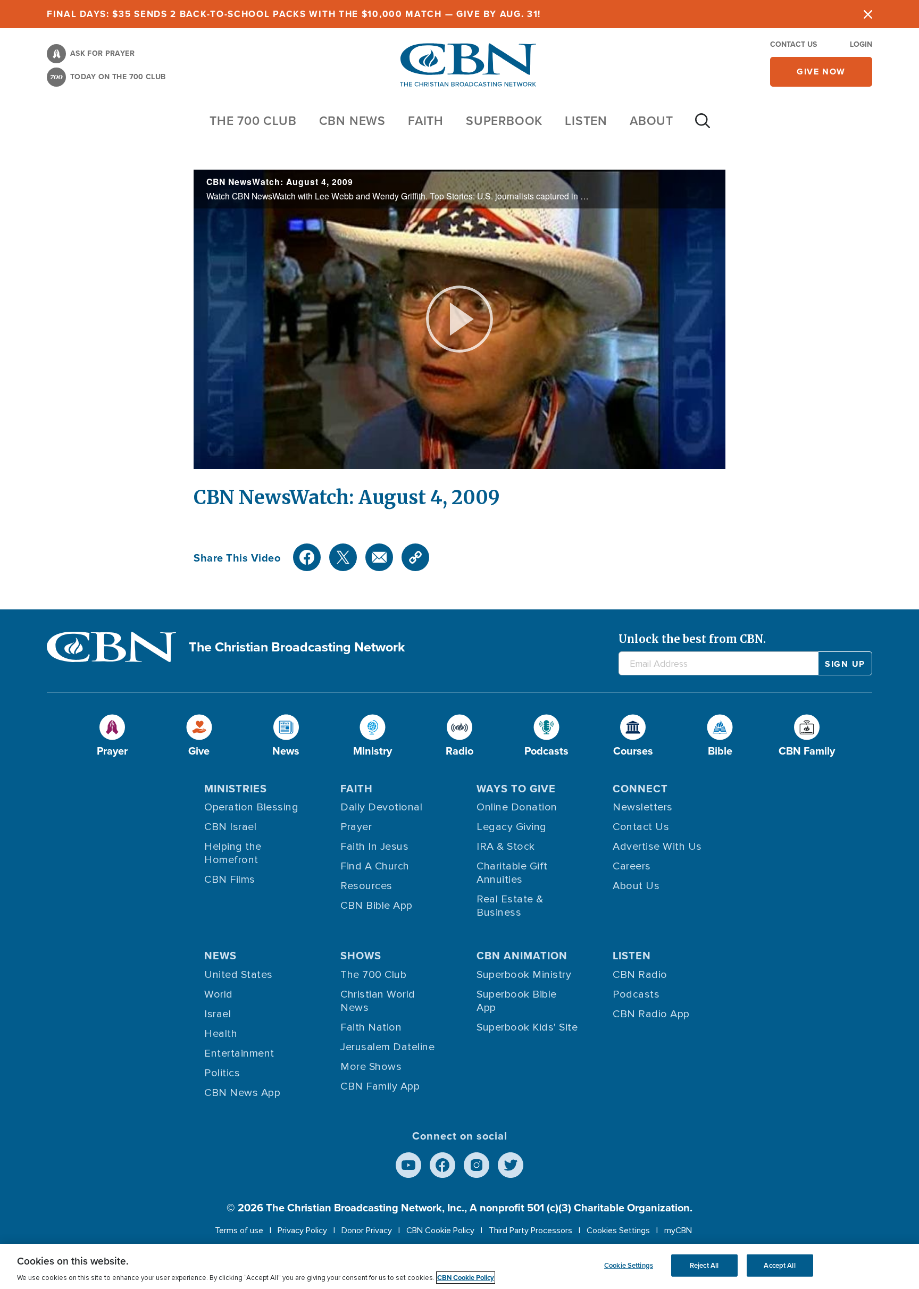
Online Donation (517, 807)
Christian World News (377, 1001)
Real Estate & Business (510, 906)
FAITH (426, 120)
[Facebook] (307, 557)
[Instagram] (476, 1165)
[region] (459, 1266)
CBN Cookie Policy (440, 1230)
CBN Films (229, 879)
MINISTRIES (235, 788)
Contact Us (793, 44)
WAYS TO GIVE (516, 788)
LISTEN (586, 120)
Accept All (779, 1265)
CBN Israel (230, 827)
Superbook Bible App (517, 1001)
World (218, 994)
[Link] (415, 557)
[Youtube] (408, 1165)
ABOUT (651, 120)
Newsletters (643, 807)
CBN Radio (640, 974)
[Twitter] (343, 557)
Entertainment (239, 1053)
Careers (632, 866)
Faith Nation (371, 1027)
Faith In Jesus (374, 846)
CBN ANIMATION (522, 955)
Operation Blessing (251, 807)
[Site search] (702, 126)
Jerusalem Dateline (387, 1047)
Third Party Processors (530, 1230)
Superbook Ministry (524, 974)
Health (220, 1033)
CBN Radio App (651, 1014)
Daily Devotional (381, 807)
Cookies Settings (618, 1230)
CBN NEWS (352, 120)
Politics (222, 1073)
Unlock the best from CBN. (692, 639)
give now (821, 71)
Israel (217, 1014)
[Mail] (379, 557)
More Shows (371, 1066)
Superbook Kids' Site (527, 1027)
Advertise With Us (657, 846)
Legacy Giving (512, 827)
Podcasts (636, 994)
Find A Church (375, 866)
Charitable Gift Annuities (512, 873)
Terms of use (239, 1230)
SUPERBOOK (504, 120)
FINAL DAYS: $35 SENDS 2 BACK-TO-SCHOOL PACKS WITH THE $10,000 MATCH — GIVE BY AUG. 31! (294, 13)
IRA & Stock (506, 846)
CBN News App (242, 1092)
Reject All (704, 1265)
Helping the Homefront (233, 853)
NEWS (220, 955)
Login (861, 44)
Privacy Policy (302, 1230)
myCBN (678, 1230)
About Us (636, 886)
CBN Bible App (376, 905)
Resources (366, 886)
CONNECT (640, 788)
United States (238, 974)
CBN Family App (380, 1086)
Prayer (356, 827)
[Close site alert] (868, 14)
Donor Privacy (366, 1230)
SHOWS (360, 955)
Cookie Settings (628, 1265)
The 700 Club (253, 120)
